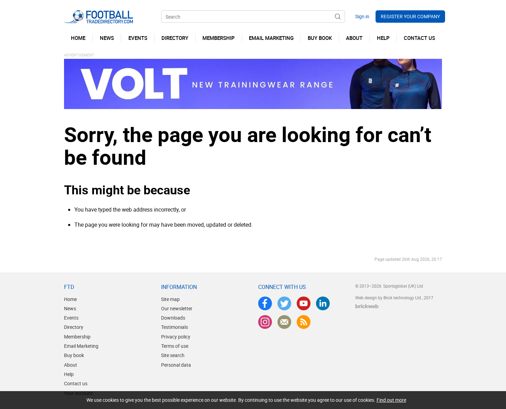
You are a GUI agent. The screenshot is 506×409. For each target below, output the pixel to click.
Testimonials (174, 327)
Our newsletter (176, 308)
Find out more (391, 400)
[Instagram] (265, 322)
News (70, 308)
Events (71, 317)
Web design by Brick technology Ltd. (388, 297)
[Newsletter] (284, 322)
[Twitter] (284, 303)
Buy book (74, 355)
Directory (73, 327)
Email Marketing (81, 346)
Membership (77, 336)
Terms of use (174, 346)
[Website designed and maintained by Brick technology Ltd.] (367, 306)
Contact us (75, 383)
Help (69, 374)
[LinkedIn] (323, 303)
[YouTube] (303, 303)
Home (70, 299)
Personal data (176, 365)
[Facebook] (265, 303)
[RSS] (303, 322)
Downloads (173, 317)
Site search (173, 355)
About (70, 365)
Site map (170, 299)
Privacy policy (175, 336)
